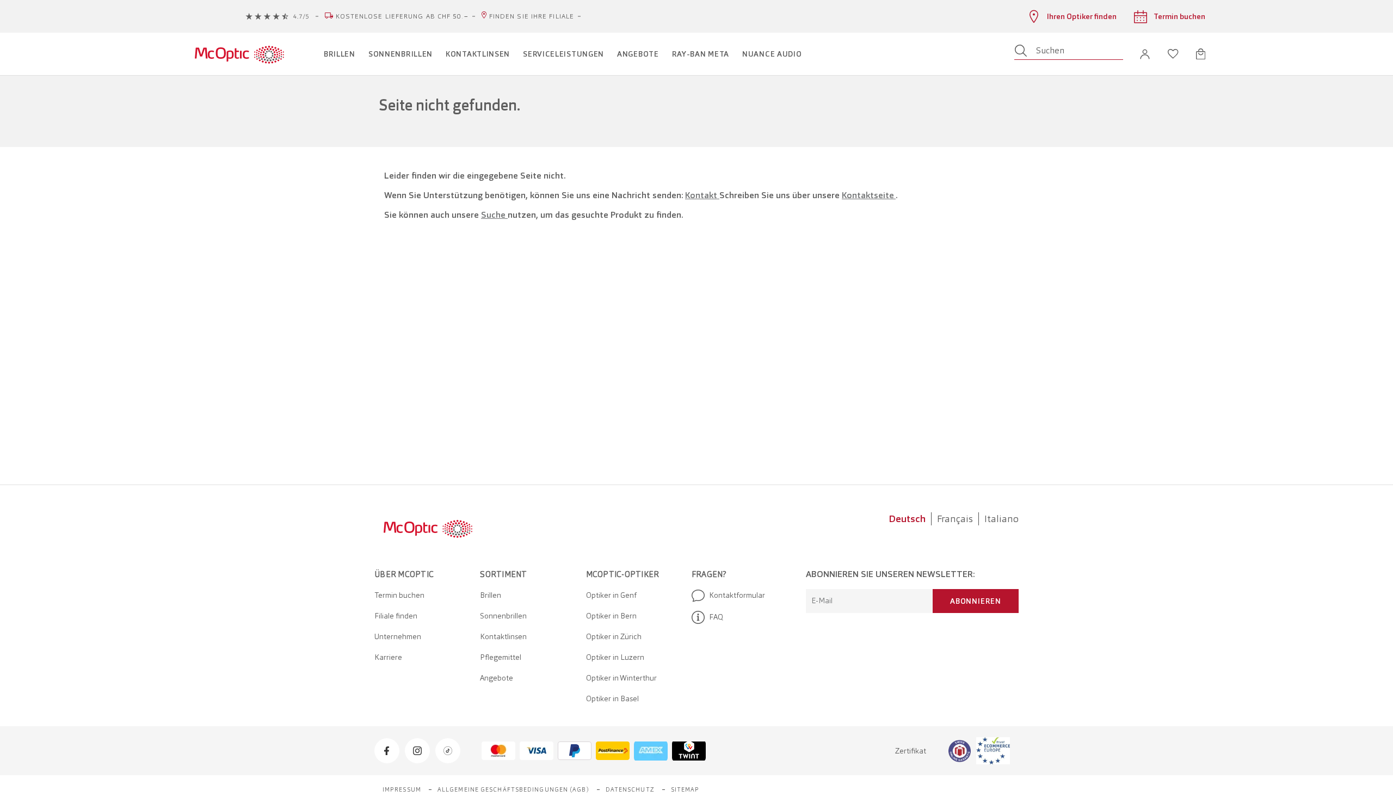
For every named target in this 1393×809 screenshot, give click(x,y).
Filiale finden (395, 616)
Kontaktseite (869, 195)
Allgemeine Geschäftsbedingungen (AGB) (513, 789)
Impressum (402, 789)
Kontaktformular (737, 595)
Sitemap (685, 789)
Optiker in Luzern (615, 657)
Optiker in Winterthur (621, 678)
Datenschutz (630, 789)
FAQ (716, 617)
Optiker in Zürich (614, 636)
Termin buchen (399, 595)
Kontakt (702, 195)
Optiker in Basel (612, 698)
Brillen (490, 595)
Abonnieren (975, 601)
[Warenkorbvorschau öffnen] (1201, 54)
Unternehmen (397, 636)
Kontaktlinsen (503, 636)
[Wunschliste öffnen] (1173, 54)
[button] (1145, 54)
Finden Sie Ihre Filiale (531, 16)
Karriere (388, 657)
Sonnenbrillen (503, 616)
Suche (494, 214)
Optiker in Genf (611, 595)
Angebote (496, 678)
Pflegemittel (500, 657)
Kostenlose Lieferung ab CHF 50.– (402, 16)
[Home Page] (239, 53)
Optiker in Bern (611, 616)
